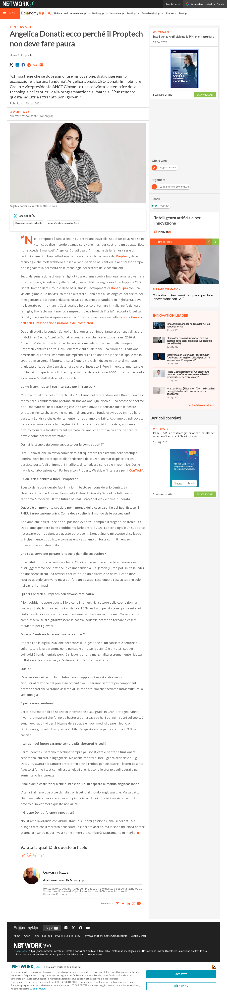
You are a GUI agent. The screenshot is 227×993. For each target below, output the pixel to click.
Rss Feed (47, 935)
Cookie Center (138, 935)
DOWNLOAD (205, 94)
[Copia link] (35, 65)
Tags (36, 935)
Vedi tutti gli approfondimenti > (202, 405)
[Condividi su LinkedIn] (17, 65)
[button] (10, 13)
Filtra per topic (164, 241)
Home (13, 55)
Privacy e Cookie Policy (67, 935)
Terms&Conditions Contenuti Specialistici (105, 935)
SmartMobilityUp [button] (151, 13)
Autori (27, 935)
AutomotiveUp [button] (78, 13)
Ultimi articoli (61, 13)
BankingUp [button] (98, 13)
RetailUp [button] (130, 13)
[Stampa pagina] (29, 65)
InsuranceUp (117, 13)
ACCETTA (181, 974)
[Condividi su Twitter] (11, 65)
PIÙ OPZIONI (181, 986)
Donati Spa (119, 288)
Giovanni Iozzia (19, 111)
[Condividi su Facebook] (23, 65)
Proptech (171, 13)
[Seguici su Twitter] (73, 928)
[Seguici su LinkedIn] (66, 928)
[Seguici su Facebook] (81, 928)
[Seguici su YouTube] (88, 928)
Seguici (50, 928)
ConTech (135, 470)
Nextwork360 (21, 951)
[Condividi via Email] (41, 65)
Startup (183, 13)
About (17, 935)
